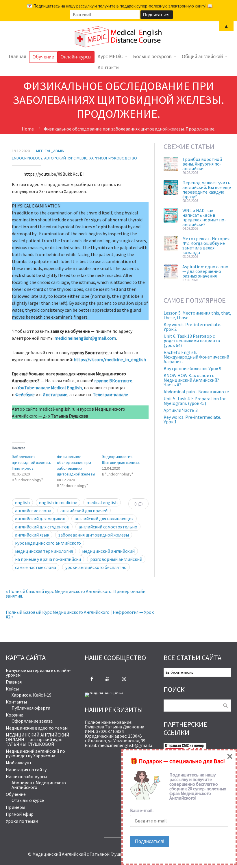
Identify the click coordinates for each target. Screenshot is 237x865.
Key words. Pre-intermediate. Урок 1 (192, 419)
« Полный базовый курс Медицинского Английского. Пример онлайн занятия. (75, 593)
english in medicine (58, 502)
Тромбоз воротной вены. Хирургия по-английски (202, 163)
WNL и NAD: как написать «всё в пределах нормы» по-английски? (204, 217)
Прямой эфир (20, 814)
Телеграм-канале (110, 394)
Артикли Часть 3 (181, 410)
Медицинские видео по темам (37, 728)
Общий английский (202, 56)
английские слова (33, 510)
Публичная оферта (31, 708)
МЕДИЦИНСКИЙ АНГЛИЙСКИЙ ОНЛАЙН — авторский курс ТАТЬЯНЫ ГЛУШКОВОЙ (37, 739)
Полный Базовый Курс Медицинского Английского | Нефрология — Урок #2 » (80, 614)
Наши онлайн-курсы (26, 776)
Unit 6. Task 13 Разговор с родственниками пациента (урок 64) (192, 340)
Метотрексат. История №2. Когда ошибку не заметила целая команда (205, 245)
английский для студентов (42, 527)
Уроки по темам (22, 821)
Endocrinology (27, 158)
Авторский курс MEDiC (65, 158)
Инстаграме (54, 394)
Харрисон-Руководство (113, 158)
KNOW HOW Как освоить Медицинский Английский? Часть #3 (191, 379)
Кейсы (12, 689)
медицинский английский (108, 551)
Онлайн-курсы (75, 57)
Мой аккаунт (19, 762)
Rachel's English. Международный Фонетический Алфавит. (196, 356)
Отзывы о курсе (28, 800)
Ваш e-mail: (141, 810)
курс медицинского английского (48, 543)
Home (28, 129)
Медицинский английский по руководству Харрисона (35, 753)
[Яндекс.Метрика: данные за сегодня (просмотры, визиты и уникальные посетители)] (104, 695)
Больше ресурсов (152, 56)
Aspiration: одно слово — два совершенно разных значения (205, 271)
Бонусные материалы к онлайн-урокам (38, 672)
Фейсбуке (25, 394)
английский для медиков (40, 518)
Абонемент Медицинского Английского (39, 785)
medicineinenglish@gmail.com (85, 338)
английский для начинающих (104, 518)
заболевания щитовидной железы (93, 535)
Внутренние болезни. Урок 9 (192, 368)
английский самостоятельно (108, 527)
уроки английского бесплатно (96, 567)
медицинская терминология (44, 551)
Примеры (15, 807)
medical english (102, 502)
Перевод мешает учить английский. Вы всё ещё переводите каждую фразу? (206, 189)
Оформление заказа (32, 721)
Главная (17, 56)
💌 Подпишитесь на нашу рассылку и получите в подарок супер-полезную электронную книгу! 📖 (120, 6)
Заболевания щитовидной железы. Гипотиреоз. (31, 462)
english (22, 502)
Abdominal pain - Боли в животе (196, 391)
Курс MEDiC (110, 56)
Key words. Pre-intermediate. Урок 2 (192, 327)
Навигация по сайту (26, 769)
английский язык (32, 535)
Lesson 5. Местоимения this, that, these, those (197, 315)
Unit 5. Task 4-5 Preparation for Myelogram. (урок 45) (195, 401)
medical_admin (50, 150)
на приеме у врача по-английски (48, 559)
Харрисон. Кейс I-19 (31, 695)
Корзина (14, 715)
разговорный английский (116, 559)
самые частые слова (35, 567)
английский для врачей (84, 510)
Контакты (108, 67)
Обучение (43, 57)
